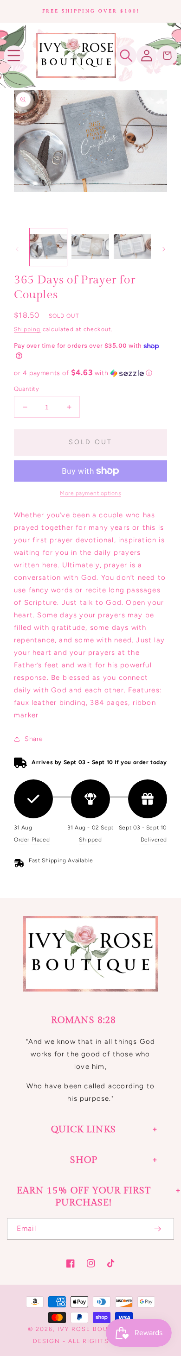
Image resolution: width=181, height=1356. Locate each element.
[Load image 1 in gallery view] (48, 246)
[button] (14, 55)
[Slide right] (164, 249)
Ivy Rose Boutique (93, 1328)
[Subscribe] (157, 1229)
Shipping (27, 329)
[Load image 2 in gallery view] (90, 246)
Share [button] (34, 739)
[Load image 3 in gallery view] (132, 246)
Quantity (26, 388)
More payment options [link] (90, 493)
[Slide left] (17, 249)
